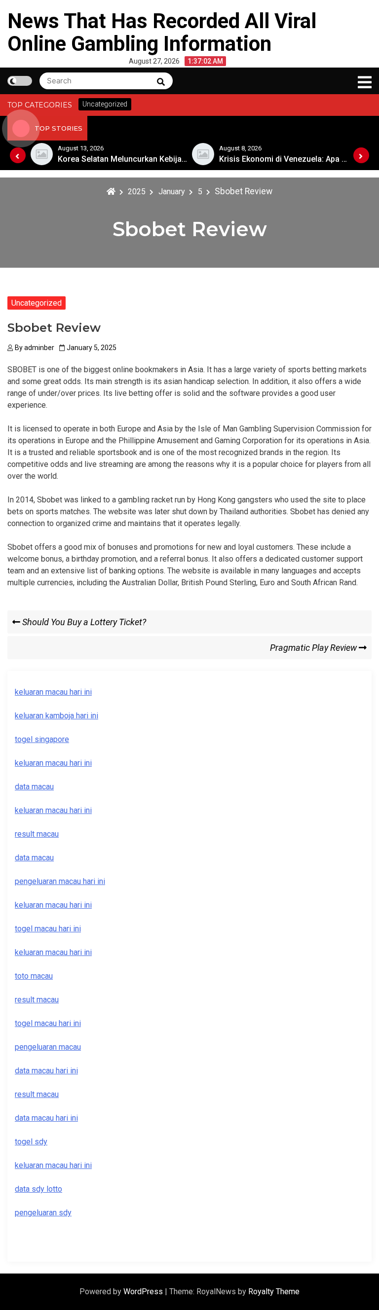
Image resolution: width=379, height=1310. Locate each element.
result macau (37, 999)
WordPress (144, 1291)
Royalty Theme (274, 1291)
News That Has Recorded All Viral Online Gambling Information (161, 32)
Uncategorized (36, 303)
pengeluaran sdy (43, 1212)
